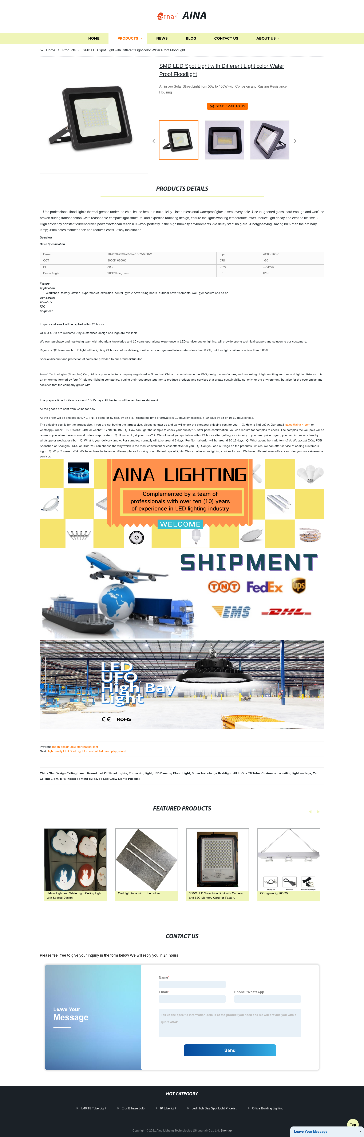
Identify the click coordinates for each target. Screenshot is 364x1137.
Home (93, 38)
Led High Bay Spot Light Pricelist (213, 1108)
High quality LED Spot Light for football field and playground (86, 751)
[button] (153, 141)
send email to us (230, 106)
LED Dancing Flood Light (172, 773)
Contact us (226, 38)
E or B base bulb (133, 1108)
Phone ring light (140, 773)
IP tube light (168, 1108)
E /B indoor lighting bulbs (78, 778)
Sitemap (226, 1130)
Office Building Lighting (267, 1108)
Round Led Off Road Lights (107, 773)
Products (128, 38)
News (162, 38)
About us (266, 38)
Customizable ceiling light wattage (286, 773)
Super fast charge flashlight (212, 773)
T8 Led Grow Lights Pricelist (119, 778)
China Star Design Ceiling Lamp (63, 773)
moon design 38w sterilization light (75, 746)
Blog (191, 38)
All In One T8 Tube (246, 773)
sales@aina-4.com (297, 424)
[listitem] (182, 139)
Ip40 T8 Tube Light (93, 1108)
